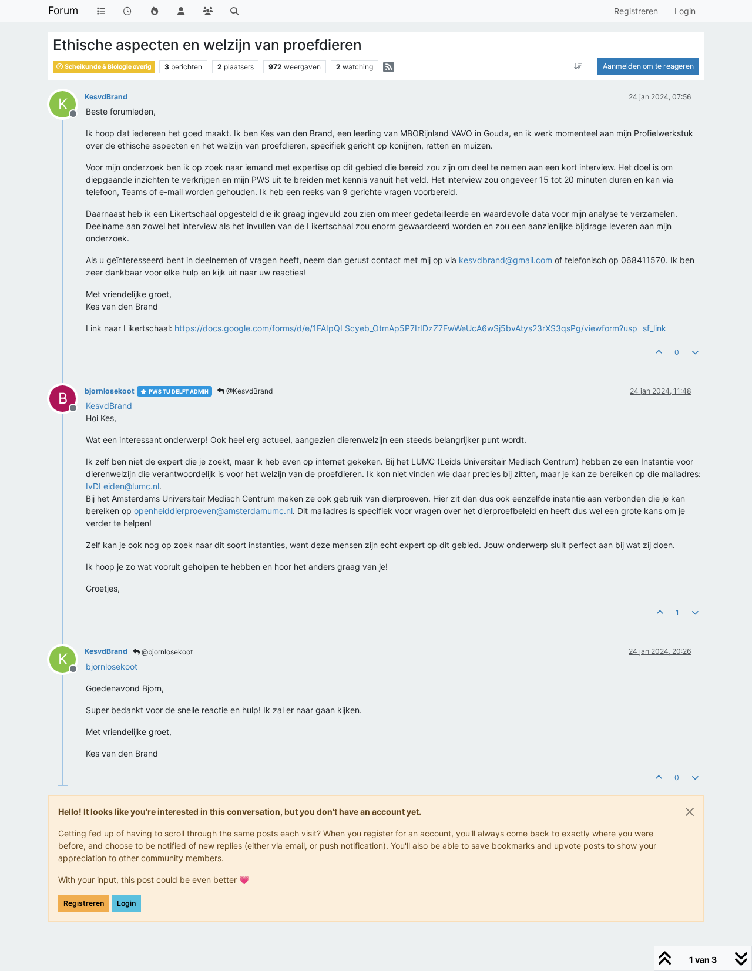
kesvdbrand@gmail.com (505, 260)
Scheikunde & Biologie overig (107, 66)
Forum (63, 10)
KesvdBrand (106, 96)
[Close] (689, 812)
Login (126, 903)
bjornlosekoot (110, 391)
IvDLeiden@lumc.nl (122, 486)
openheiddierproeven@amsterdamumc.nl (213, 511)
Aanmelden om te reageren (648, 66)
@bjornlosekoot (166, 651)
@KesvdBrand (248, 391)
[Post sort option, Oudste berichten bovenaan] (578, 66)
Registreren (83, 903)
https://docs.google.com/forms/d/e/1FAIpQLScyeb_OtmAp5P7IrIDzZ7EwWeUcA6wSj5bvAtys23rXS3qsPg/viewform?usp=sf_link (420, 328)
